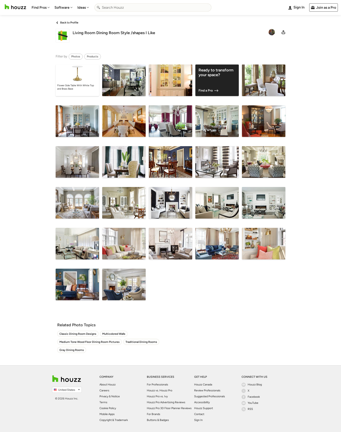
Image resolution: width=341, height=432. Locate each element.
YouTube (253, 403)
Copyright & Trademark (113, 420)
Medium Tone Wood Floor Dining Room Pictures (89, 342)
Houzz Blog (255, 384)
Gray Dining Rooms (71, 350)
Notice (115, 396)
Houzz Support (203, 408)
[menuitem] (40, 7)
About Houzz (107, 384)
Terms (103, 402)
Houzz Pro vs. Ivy (157, 396)
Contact (199, 414)
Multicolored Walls (113, 334)
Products (92, 56)
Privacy (103, 396)
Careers (104, 390)
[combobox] (153, 7)
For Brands (153, 414)
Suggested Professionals (209, 396)
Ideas (81, 7)
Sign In (198, 420)
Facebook (254, 396)
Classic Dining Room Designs (77, 334)
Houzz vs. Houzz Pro (159, 390)
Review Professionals (207, 390)
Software (61, 7)
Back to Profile (69, 22)
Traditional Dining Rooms (141, 342)
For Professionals (157, 384)
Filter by (61, 56)
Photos (75, 56)
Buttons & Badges (158, 420)
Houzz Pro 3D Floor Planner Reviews (169, 408)
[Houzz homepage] (15, 6)
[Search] (98, 7)
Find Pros (39, 7)
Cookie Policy (107, 408)
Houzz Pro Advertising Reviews (166, 402)
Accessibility (202, 402)
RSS (250, 409)
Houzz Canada (203, 384)
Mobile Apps (107, 414)
